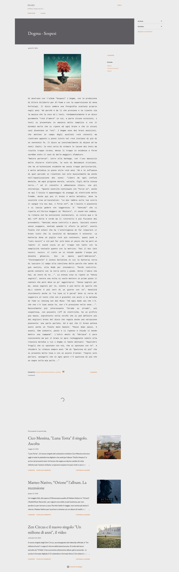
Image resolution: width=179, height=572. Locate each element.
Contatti (43, 13)
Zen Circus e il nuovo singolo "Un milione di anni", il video (54, 529)
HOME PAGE (31, 13)
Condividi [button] (110, 55)
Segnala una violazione (145, 31)
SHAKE (31, 5)
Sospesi (109, 71)
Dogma (109, 65)
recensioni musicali (112, 68)
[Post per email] (63, 372)
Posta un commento (43, 470)
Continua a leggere (83, 470)
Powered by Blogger (75, 567)
